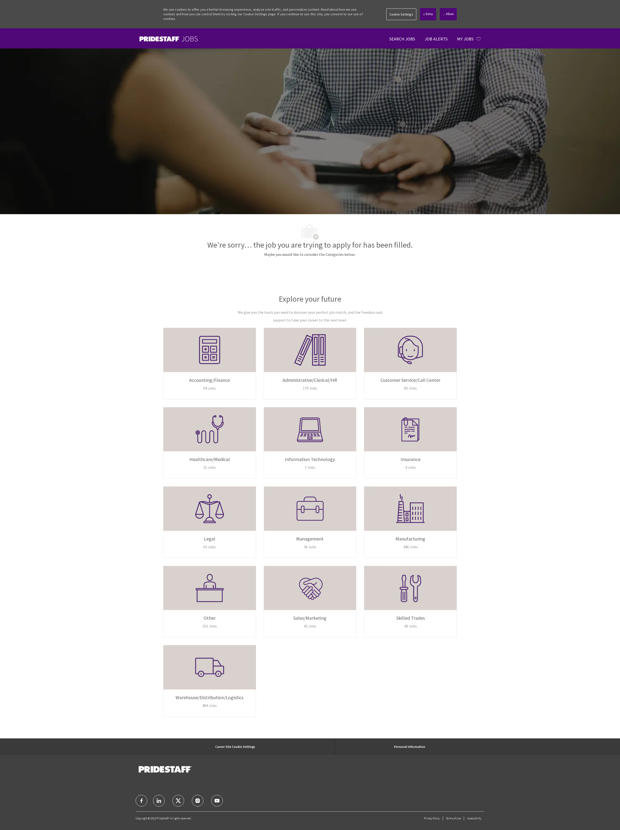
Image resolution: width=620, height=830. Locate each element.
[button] (401, 14)
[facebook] (141, 801)
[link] (169, 38)
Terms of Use (453, 818)
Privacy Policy (432, 818)
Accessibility (474, 818)
